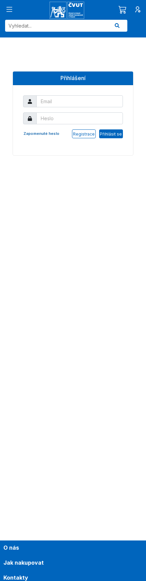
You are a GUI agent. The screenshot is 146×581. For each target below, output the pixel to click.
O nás (11, 547)
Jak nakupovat (23, 562)
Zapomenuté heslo (41, 133)
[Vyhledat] (117, 26)
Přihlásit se (111, 134)
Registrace (84, 134)
